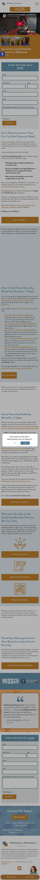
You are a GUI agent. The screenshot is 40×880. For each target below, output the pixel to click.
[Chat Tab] (20, 440)
